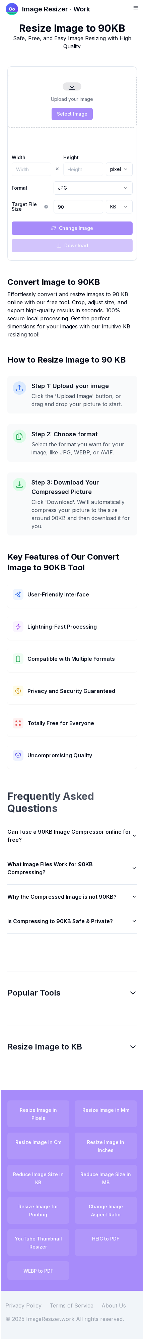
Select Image (72, 114)
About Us (118, 1313)
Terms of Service (76, 1313)
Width (18, 157)
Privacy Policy (28, 1313)
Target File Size (24, 206)
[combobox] (119, 169)
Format (19, 188)
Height (71, 157)
